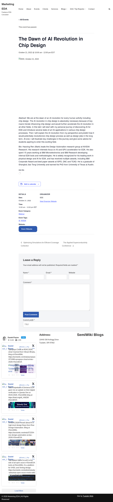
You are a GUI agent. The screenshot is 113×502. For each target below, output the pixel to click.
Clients (45, 9)
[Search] (109, 9)
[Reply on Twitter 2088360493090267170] (9, 483)
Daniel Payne (10, 347)
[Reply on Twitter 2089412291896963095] (9, 447)
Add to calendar (30, 184)
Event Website (26, 229)
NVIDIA (23, 220)
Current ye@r (29, 320)
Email (49, 273)
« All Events (24, 19)
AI (19, 220)
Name (26, 273)
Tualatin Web (88, 496)
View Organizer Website (48, 201)
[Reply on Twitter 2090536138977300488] (9, 410)
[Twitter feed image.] (21, 368)
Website (72, 273)
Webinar (21, 214)
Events (37, 9)
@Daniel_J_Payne (24, 348)
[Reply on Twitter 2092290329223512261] (9, 375)
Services (54, 9)
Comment (27, 282)
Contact (91, 9)
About (28, 9)
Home (21, 9)
